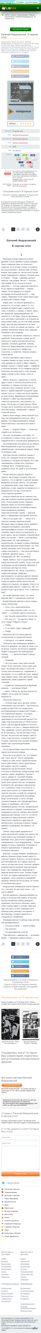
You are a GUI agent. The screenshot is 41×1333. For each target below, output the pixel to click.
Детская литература (11, 1211)
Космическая (25, 1266)
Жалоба (7, 173)
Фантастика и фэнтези (12, 1189)
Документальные (10, 1202)
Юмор (7, 1230)
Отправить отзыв (20, 1174)
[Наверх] (34, 1328)
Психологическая (27, 1272)
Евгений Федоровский (20, 135)
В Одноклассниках (21, 71)
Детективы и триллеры (12, 1195)
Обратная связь (26, 1311)
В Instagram (19, 66)
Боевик (3, 1259)
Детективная (25, 1264)
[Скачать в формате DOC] (21, 167)
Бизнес (7, 1217)
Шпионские (5, 1277)
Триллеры (5, 1274)
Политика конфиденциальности (28, 1307)
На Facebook (20, 56)
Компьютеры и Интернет (13, 1233)
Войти (21, 2)
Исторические (6, 1266)
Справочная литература (12, 1224)
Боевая (23, 1259)
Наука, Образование (11, 1198)
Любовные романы (11, 1192)
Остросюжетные (7, 1296)
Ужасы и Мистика (27, 1274)
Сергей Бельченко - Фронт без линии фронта (10, 1042)
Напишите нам (17, 179)
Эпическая (24, 1279)
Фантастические (7, 1293)
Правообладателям (28, 1304)
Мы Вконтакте (20, 76)
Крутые (3, 1272)
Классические (6, 1269)
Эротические (5, 1301)
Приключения (9, 1208)
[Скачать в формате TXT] (33, 160)
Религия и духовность (12, 1220)
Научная (24, 1269)
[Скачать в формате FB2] (17, 160)
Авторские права (20, 29)
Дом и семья (9, 1214)
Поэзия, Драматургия (12, 1236)
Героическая (25, 1261)
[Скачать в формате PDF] (29, 167)
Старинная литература (12, 1227)
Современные (6, 1299)
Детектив (4, 1261)
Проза (7, 1205)
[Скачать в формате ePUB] (25, 160)
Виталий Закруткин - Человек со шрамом (30, 1042)
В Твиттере (19, 61)
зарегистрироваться (26, 1103)
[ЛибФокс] (9, 8)
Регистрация (33, 2)
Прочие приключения (20, 143)
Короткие (4, 1291)
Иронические (6, 1264)
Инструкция (23, 186)
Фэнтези (23, 1277)
